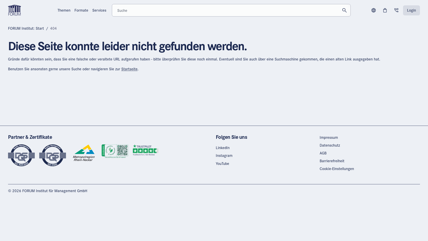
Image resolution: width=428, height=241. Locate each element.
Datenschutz (330, 145)
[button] (373, 10)
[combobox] (231, 10)
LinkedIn (223, 147)
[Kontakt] (396, 10)
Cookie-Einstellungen (337, 168)
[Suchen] (344, 10)
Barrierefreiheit (332, 160)
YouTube (222, 163)
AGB (323, 153)
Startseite (129, 68)
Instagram (224, 155)
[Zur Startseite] (14, 9)
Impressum (329, 137)
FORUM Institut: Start (26, 28)
